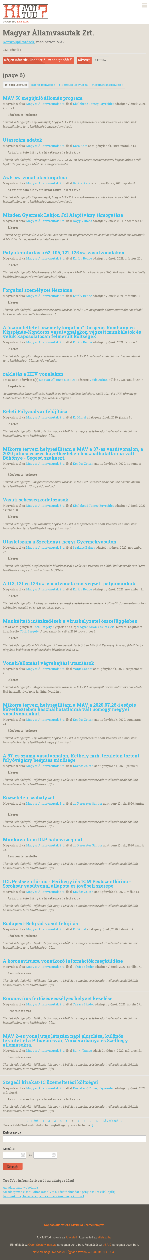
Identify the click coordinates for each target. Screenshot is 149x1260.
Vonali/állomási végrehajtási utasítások (48, 663)
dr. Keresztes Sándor (87, 803)
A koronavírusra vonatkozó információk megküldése (63, 961)
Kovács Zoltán (83, 463)
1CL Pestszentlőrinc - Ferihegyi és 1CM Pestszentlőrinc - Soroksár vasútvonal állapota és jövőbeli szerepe (67, 883)
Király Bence (82, 258)
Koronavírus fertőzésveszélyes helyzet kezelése (57, 998)
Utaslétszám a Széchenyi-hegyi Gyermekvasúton (59, 542)
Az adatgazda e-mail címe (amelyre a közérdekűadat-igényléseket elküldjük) (59, 1192)
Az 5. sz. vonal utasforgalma (35, 177)
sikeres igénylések (43, 84)
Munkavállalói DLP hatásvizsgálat (42, 839)
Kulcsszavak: (12, 1132)
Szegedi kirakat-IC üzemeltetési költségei (50, 1082)
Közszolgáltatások (19, 41)
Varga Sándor (82, 669)
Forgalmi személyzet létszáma (37, 290)
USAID (107, 1244)
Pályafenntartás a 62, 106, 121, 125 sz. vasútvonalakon (63, 252)
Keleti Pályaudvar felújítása (35, 411)
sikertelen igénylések (73, 84)
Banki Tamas (82, 1050)
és (30, 1155)
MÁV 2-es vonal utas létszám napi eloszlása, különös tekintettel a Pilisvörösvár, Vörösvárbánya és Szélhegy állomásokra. (65, 1040)
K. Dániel (79, 417)
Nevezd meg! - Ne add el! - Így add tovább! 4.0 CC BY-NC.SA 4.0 (74, 1252)
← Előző (33, 1121)
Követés (84, 60)
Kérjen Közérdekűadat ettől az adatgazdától (38, 60)
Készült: (9, 1149)
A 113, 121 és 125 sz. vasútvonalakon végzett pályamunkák (69, 583)
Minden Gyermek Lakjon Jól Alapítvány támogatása (63, 215)
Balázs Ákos (81, 183)
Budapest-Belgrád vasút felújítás (40, 923)
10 (97, 1121)
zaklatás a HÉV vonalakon (33, 374)
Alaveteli (71, 1237)
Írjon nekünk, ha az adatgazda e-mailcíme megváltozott (43, 1196)
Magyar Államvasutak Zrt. (45, 104)
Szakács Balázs (84, 547)
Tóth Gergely (42, 627)
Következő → (112, 1121)
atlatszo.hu (23, 21)
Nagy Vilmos (82, 221)
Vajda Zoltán (98, 380)
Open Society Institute (42, 1244)
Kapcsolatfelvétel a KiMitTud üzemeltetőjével (74, 1225)
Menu (144, 4)
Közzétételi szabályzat (29, 797)
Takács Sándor (83, 967)
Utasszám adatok (22, 140)
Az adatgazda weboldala (20, 1187)
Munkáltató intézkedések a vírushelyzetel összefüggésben (70, 621)
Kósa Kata (80, 146)
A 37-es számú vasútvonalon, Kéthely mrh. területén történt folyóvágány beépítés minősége (71, 758)
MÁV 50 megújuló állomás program (42, 98)
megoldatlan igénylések (107, 84)
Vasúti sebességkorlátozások (35, 500)
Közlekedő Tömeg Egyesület (93, 104)
